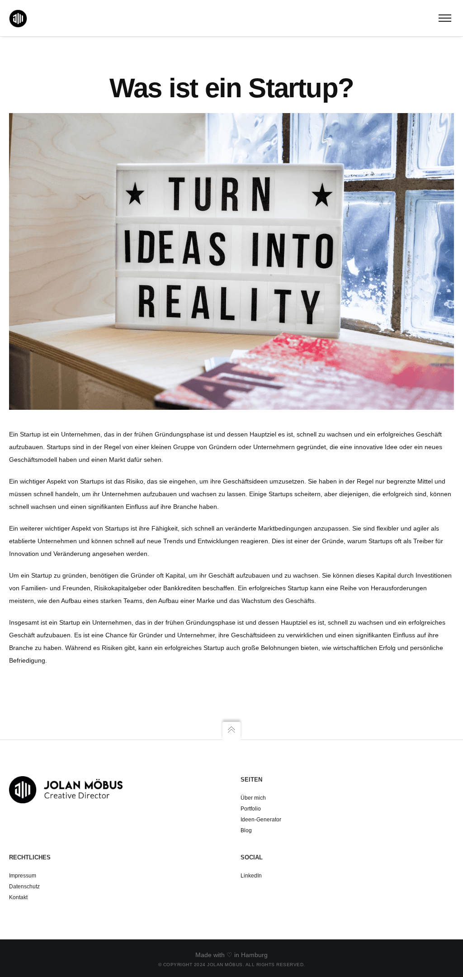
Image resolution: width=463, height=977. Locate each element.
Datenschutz (25, 886)
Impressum (22, 876)
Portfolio (251, 809)
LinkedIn (251, 876)
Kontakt (18, 897)
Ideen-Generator (261, 819)
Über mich (253, 798)
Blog (246, 830)
